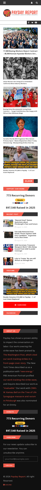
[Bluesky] (32, 22)
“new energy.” (27, 371)
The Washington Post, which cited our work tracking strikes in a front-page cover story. (20, 358)
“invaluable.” (9, 388)
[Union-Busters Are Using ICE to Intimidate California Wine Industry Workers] (20, 68)
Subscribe (21, 305)
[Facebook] (29, 22)
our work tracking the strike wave (20, 379)
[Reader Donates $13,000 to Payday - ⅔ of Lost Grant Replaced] (20, 157)
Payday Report (18, 476)
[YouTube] (36, 22)
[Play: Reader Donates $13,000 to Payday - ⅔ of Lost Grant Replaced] (20, 285)
